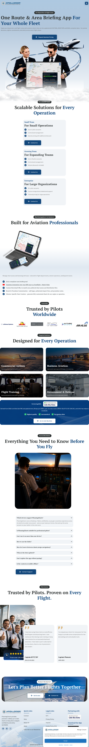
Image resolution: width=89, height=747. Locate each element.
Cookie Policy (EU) (51, 726)
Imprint (71, 744)
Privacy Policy (66, 744)
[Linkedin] (6, 728)
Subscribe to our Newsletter (32, 729)
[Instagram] (10, 728)
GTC (47, 716)
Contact (26, 716)
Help (25, 719)
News (25, 726)
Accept (65, 741)
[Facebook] (3, 728)
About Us (26, 722)
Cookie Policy (61, 744)
